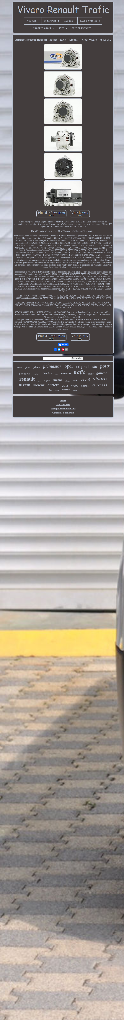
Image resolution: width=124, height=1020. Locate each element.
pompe (85, 385)
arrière (53, 385)
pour (104, 366)
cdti (94, 367)
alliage (67, 381)
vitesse (66, 389)
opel (68, 366)
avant (85, 379)
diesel (65, 386)
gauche (101, 373)
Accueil (63, 400)
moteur (38, 385)
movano (66, 373)
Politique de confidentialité (63, 409)
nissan (24, 384)
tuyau (47, 380)
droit (75, 380)
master (19, 367)
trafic (79, 372)
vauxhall (99, 385)
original (82, 366)
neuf (56, 374)
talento (57, 380)
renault (27, 379)
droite (90, 373)
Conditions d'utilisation (63, 413)
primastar (52, 366)
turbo (39, 381)
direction (47, 373)
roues (75, 390)
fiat (50, 390)
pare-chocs (24, 373)
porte (57, 390)
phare (36, 367)
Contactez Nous (63, 404)
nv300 (74, 385)
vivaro (100, 379)
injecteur (36, 374)
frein (27, 367)
